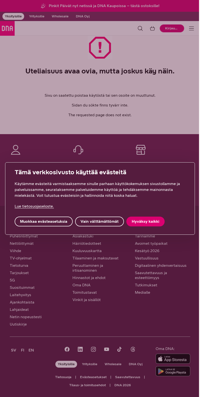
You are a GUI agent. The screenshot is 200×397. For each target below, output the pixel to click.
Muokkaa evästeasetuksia (43, 221)
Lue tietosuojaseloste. (34, 206)
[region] (100, 198)
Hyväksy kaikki (145, 221)
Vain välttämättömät (99, 221)
